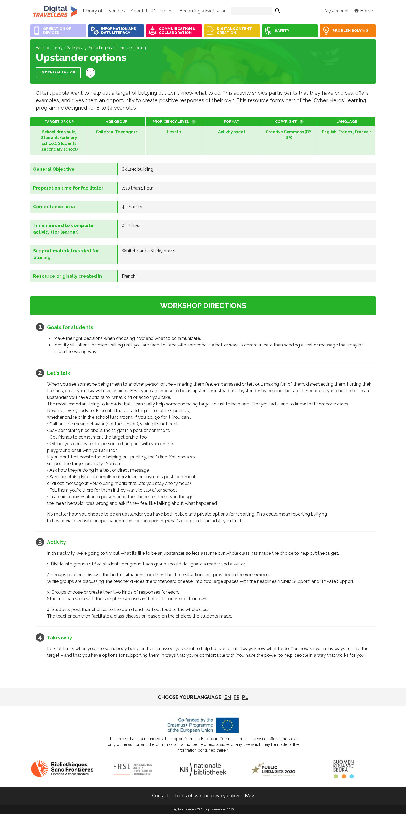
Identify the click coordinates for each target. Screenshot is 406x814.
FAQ (249, 795)
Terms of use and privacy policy (206, 795)
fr (236, 697)
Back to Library (49, 48)
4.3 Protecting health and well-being (113, 48)
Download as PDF (58, 72)
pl (245, 697)
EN (227, 697)
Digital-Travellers (55, 11)
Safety (72, 48)
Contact (160, 795)
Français (363, 132)
